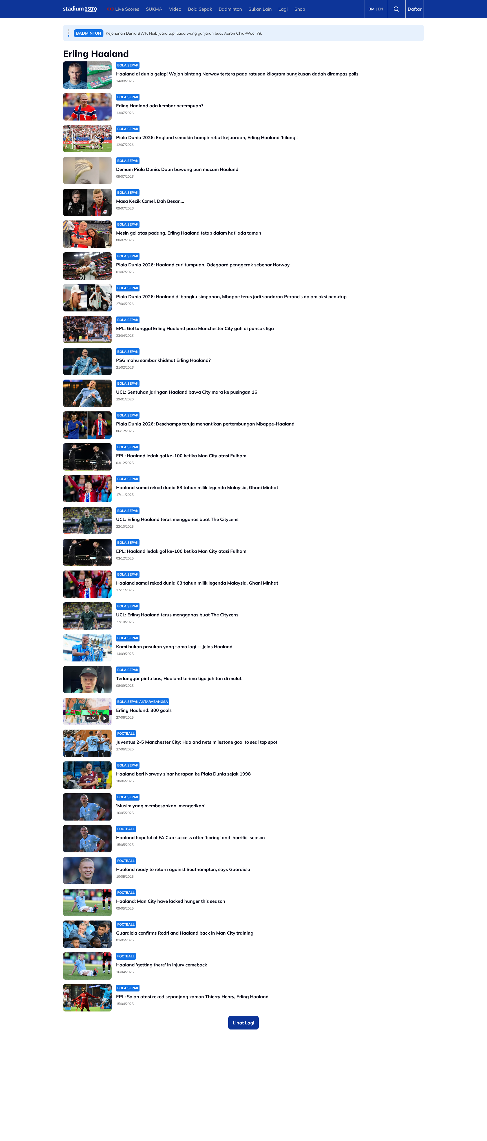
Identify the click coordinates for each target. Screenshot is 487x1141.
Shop (300, 9)
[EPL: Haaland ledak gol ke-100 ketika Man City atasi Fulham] (87, 457)
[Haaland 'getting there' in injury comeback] (87, 966)
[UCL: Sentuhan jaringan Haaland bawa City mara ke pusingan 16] (87, 393)
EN (380, 9)
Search (396, 9)
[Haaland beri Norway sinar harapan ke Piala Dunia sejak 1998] (87, 775)
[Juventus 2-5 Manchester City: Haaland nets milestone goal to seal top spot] (87, 743)
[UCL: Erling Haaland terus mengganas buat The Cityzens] (87, 520)
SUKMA (154, 9)
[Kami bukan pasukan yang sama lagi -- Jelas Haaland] (87, 647)
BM (371, 9)
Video (175, 9)
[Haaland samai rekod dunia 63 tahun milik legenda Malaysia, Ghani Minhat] (87, 488)
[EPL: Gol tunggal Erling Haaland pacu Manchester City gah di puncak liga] (87, 329)
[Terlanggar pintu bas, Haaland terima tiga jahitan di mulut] (87, 679)
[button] (68, 30)
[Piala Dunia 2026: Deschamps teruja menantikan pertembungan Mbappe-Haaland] (87, 425)
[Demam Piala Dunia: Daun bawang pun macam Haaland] (87, 170)
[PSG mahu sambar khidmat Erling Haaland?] (87, 361)
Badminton (230, 9)
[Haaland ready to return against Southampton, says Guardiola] (87, 870)
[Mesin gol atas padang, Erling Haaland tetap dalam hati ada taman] (87, 234)
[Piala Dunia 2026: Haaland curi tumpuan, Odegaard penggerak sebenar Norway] (87, 266)
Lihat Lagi (243, 1023)
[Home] (80, 9)
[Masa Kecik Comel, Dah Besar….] (87, 202)
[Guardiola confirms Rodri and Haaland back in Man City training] (87, 934)
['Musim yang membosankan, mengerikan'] (87, 807)
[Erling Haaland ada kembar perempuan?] (87, 107)
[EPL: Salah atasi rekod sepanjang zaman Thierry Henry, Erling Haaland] (87, 997)
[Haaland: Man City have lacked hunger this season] (87, 902)
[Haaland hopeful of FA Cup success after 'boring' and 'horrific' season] (87, 838)
